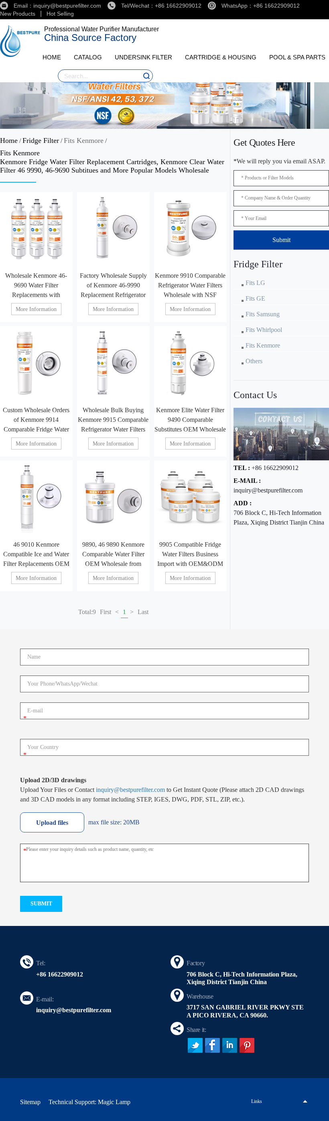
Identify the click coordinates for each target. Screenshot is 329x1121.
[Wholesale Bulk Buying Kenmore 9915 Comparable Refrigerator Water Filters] (113, 362)
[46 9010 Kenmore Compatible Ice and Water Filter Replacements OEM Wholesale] (36, 496)
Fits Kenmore (84, 140)
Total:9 (87, 611)
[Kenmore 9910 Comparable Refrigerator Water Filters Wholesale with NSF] (190, 228)
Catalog (88, 57)
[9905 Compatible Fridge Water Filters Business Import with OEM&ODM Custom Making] (190, 496)
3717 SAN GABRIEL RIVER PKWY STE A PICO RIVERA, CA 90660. (245, 1011)
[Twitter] (195, 1045)
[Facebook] (212, 1045)
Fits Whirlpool (264, 329)
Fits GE (255, 298)
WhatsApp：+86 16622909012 (260, 5)
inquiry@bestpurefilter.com (268, 490)
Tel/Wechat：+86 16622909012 (161, 5)
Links (256, 1101)
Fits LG (255, 282)
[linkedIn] (229, 1045)
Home (52, 57)
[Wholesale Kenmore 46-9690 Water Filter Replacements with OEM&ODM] (36, 228)
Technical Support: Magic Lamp (89, 1102)
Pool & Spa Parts (297, 57)
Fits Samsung (263, 314)
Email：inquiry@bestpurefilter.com (57, 5)
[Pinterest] (247, 1045)
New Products (17, 13)
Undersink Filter (143, 57)
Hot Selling (60, 13)
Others (254, 361)
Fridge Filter (40, 140)
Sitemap (30, 1102)
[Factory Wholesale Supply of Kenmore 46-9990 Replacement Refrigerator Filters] (113, 228)
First (105, 611)
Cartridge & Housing (220, 57)
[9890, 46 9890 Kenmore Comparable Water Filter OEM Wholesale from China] (113, 496)
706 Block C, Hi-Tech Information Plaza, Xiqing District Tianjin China (279, 517)
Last (143, 611)
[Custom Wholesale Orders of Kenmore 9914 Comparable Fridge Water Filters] (36, 362)
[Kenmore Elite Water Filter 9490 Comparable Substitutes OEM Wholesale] (190, 362)
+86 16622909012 (275, 467)
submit (41, 904)
